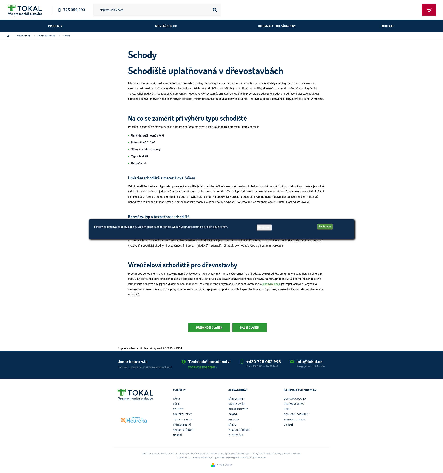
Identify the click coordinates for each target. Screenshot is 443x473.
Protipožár (235, 435)
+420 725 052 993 (263, 362)
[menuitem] (55, 26)
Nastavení (264, 227)
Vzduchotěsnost (184, 429)
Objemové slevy (294, 403)
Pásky (176, 398)
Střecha (233, 419)
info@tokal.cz (309, 362)
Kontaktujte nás (294, 419)
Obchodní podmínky (296, 414)
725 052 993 (74, 10)
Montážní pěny (182, 414)
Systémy (178, 409)
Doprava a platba (295, 398)
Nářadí (177, 435)
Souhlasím (325, 226)
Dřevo (232, 424)
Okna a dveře (236, 403)
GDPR (287, 409)
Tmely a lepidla (182, 419)
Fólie (176, 403)
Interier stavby (238, 409)
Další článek (249, 327)
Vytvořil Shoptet (224, 465)
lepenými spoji (271, 284)
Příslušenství (182, 424)
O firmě (288, 424)
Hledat (215, 10)
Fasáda (232, 414)
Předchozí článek (209, 327)
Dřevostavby (236, 398)
